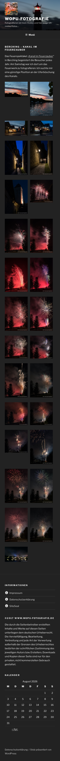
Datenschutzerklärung (16, 749)
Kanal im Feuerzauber (41, 56)
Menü (32, 34)
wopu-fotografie (27, 18)
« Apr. (15, 729)
